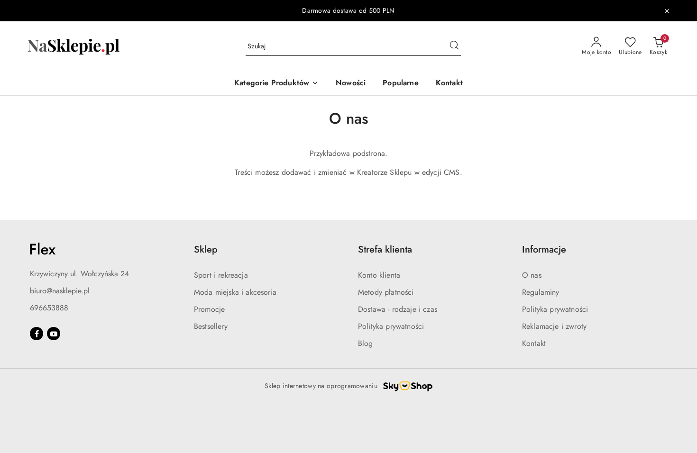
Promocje (209, 309)
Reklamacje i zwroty (554, 326)
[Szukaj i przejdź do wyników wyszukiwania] (454, 46)
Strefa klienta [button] (385, 249)
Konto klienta (379, 275)
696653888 (49, 307)
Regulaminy (540, 292)
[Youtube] (53, 333)
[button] (276, 84)
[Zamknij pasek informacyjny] (666, 11)
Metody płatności (386, 292)
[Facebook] (36, 333)
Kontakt (534, 343)
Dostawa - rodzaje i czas (397, 309)
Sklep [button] (206, 249)
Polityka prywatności (391, 326)
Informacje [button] (544, 249)
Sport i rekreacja (221, 275)
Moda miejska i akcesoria (235, 292)
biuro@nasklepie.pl (60, 290)
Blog (365, 343)
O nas (531, 275)
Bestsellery (211, 326)
